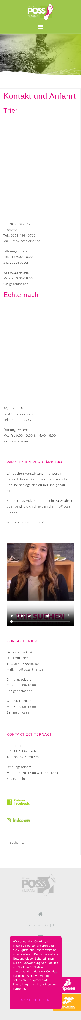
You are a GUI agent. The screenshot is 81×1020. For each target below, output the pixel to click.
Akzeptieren (35, 1000)
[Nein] (56, 973)
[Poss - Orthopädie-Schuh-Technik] (39, 885)
